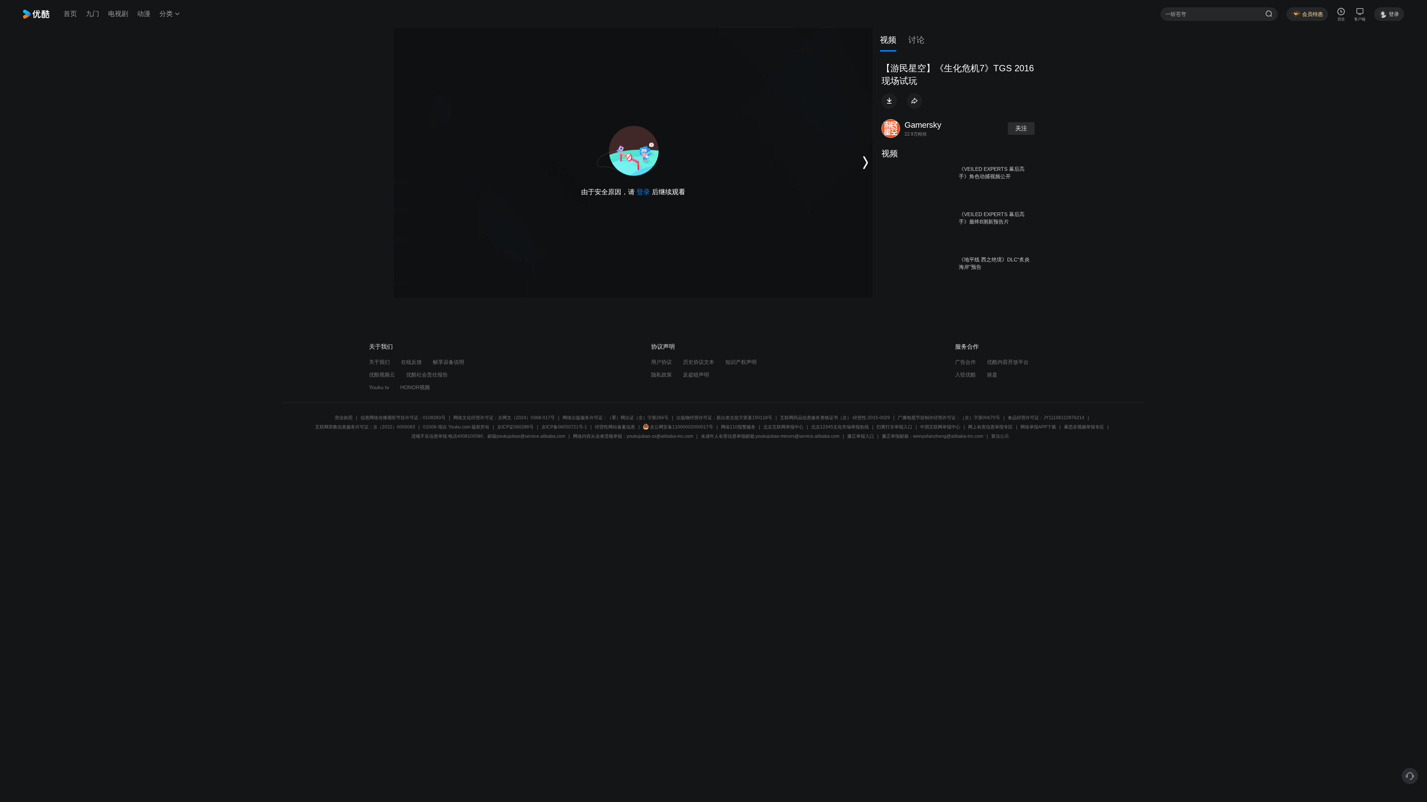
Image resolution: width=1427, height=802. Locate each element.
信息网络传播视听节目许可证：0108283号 (403, 417)
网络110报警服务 (738, 427)
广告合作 (965, 362)
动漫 (144, 13)
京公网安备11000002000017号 (681, 427)
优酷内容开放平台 (1008, 362)
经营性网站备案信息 (615, 427)
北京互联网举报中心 (783, 427)
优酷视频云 (382, 375)
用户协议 (661, 362)
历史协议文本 (698, 362)
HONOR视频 (415, 387)
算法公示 (1000, 436)
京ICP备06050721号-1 (564, 427)
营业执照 (344, 417)
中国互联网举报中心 (940, 427)
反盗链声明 (696, 375)
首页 (70, 13)
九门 (92, 13)
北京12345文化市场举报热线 (840, 427)
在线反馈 (411, 362)
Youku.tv (379, 387)
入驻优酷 (965, 375)
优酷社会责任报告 (427, 375)
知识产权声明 (741, 362)
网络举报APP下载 (1038, 427)
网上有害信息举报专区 (990, 427)
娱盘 (992, 375)
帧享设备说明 (448, 362)
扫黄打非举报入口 (894, 427)
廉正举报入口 (860, 436)
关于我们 (379, 362)
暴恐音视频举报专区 (1084, 427)
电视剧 (118, 13)
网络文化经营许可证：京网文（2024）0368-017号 (504, 417)
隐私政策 (661, 375)
